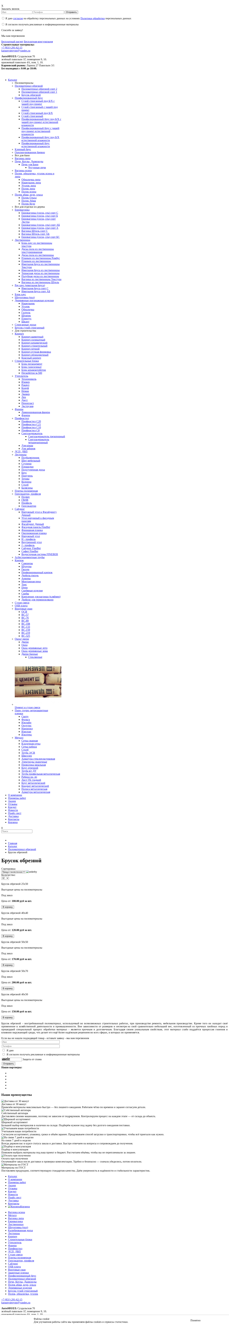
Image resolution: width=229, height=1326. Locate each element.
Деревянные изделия (20, 1287)
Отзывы (12, 1188)
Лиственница (15, 1224)
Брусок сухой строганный (23, 1290)
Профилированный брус (22, 1275)
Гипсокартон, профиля (21, 1260)
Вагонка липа (16, 1218)
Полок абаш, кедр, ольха (22, 1284)
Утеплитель (14, 1242)
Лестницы (14, 1233)
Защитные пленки (18, 1272)
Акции (12, 1185)
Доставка (13, 1200)
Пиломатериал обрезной (22, 1278)
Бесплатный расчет (12, 41)
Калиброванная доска (20, 1230)
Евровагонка (15, 1221)
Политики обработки (92, 18)
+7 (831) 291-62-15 (11, 47)
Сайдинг (13, 1263)
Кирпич (12, 1236)
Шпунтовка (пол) (18, 1227)
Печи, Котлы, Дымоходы (22, 1281)
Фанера (12, 1245)
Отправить (71, 12)
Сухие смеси (15, 1254)
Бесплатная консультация (38, 41)
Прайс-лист (14, 1197)
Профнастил (15, 1248)
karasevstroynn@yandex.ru (15, 50)
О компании (15, 1179)
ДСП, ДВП (14, 1251)
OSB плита (14, 1266)
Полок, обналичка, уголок (23, 1293)
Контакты (13, 1203)
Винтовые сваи (17, 1269)
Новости (13, 1194)
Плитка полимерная (19, 1257)
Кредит (12, 1191)
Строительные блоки (20, 1239)
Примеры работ (17, 1182)
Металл (12, 1215)
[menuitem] (12, 79)
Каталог (12, 1176)
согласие (18, 18)
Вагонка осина (16, 1212)
